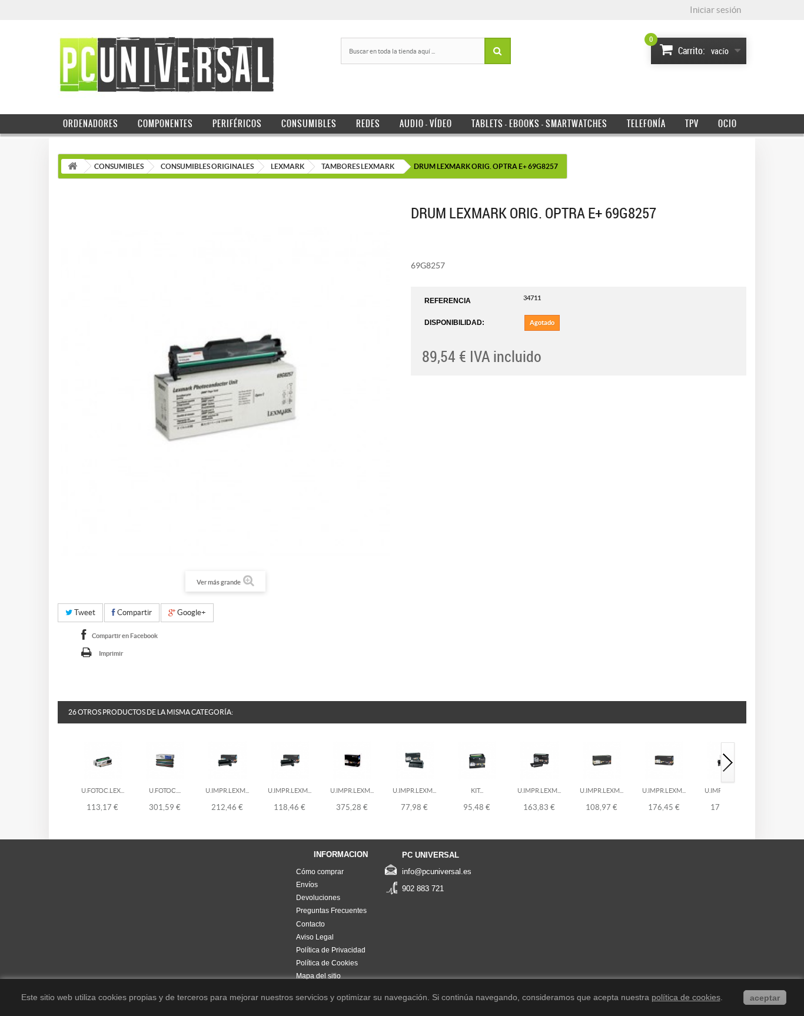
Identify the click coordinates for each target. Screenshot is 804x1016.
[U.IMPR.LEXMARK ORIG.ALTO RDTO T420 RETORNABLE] (539, 760)
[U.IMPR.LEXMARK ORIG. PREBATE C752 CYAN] (664, 760)
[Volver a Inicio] (72, 166)
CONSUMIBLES (119, 166)
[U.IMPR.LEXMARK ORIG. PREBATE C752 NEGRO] (602, 760)
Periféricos (237, 123)
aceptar (765, 997)
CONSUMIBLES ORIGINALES (207, 166)
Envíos (307, 885)
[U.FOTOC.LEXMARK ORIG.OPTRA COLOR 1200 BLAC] (102, 760)
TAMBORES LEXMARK (357, 166)
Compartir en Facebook (125, 635)
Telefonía (646, 123)
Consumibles (309, 123)
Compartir (133, 612)
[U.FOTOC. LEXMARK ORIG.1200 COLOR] (165, 760)
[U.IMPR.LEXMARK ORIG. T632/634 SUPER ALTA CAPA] (352, 760)
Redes (368, 123)
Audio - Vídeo (426, 123)
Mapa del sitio (318, 976)
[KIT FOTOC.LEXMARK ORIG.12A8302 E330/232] (477, 760)
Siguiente (728, 763)
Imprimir (111, 653)
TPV (692, 123)
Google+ (190, 612)
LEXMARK (287, 166)
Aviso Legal (315, 937)
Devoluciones (318, 898)
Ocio (727, 123)
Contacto (310, 924)
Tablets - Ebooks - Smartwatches (539, 123)
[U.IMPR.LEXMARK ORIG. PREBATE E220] (414, 760)
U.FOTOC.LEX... (102, 790)
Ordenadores (90, 123)
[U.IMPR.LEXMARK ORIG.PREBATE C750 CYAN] (227, 760)
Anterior (65, 763)
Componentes (165, 123)
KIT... (477, 790)
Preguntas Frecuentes (331, 911)
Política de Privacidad (331, 950)
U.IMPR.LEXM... (227, 790)
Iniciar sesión (715, 10)
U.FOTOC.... (165, 790)
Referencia (447, 301)
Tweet (83, 612)
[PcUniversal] (166, 65)
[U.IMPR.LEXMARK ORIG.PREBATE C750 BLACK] (290, 760)
